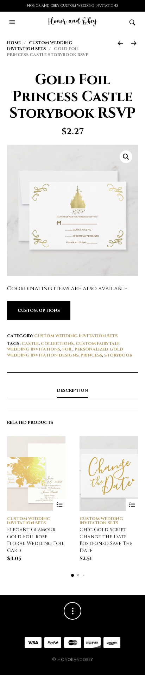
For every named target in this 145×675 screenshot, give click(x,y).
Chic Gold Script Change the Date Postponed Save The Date (106, 540)
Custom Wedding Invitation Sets (39, 45)
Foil (67, 349)
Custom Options (39, 310)
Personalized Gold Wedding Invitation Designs (65, 352)
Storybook (118, 355)
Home (14, 42)
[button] (13, 22)
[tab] (72, 390)
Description (72, 390)
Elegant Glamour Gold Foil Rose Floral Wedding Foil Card (35, 540)
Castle (30, 343)
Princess (91, 355)
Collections (57, 343)
